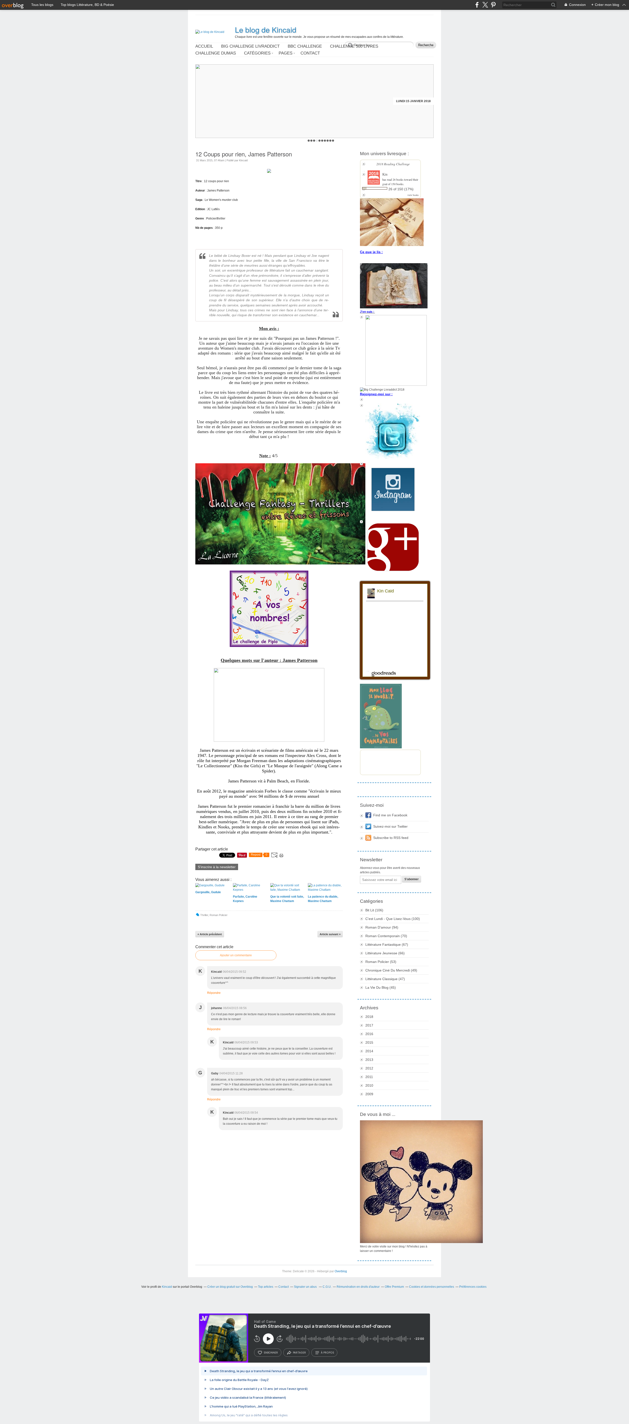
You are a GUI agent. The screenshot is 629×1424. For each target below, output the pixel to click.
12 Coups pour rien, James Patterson (243, 154)
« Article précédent (210, 934)
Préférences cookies (472, 1286)
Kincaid (167, 1286)
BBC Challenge (305, 46)
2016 (369, 1034)
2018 (369, 1017)
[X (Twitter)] (485, 5)
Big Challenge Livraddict (250, 46)
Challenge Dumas (215, 53)
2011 (369, 1077)
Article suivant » (330, 934)
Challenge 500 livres (354, 46)
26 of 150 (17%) (401, 189)
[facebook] (477, 5)
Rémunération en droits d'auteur (358, 1286)
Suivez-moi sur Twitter (390, 826)
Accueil (204, 46)
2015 (369, 1042)
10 (333, 140)
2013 (369, 1060)
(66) (385, 953)
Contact (310, 53)
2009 (369, 1094)
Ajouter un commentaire (236, 955)
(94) (381, 927)
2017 (369, 1025)
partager (299, 1352)
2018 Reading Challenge (393, 164)
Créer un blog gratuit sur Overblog (230, 1286)
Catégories (257, 53)
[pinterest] (493, 5)
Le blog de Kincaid (265, 30)
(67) (386, 944)
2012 (369, 1068)
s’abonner (271, 1352)
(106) (374, 910)
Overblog (341, 1271)
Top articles (265, 1286)
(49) (391, 970)
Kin (384, 174)
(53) (380, 962)
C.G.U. (327, 1286)
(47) (385, 979)
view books (413, 195)
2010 (369, 1085)
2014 (369, 1051)
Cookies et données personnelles (431, 1286)
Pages (285, 53)
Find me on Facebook (390, 815)
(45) (380, 987)
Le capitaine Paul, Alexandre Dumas (400, 101)
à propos (327, 1352)
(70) (386, 936)
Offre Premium (394, 1286)
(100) (392, 919)
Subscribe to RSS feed (390, 838)
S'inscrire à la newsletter (217, 867)
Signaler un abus (305, 1286)
